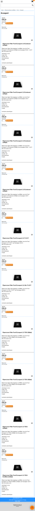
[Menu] (2, 2)
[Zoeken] (32, 5)
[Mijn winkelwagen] (32, 1)
